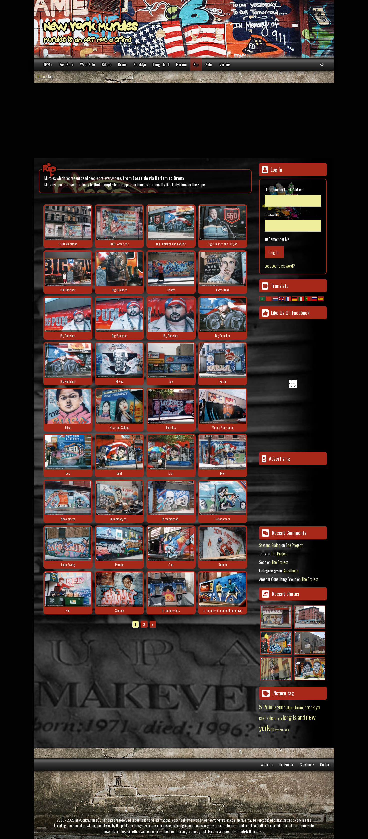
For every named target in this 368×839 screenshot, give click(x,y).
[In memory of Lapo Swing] (68, 543)
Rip (196, 64)
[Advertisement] (184, 121)
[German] (295, 298)
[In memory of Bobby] (171, 268)
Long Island (161, 64)
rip (272, 728)
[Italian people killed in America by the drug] (68, 223)
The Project (294, 545)
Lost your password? (280, 266)
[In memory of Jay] (171, 360)
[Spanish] (321, 298)
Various (225, 64)
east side (266, 717)
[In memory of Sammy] (119, 589)
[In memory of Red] (68, 589)
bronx (299, 707)
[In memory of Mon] (222, 452)
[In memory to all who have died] (171, 498)
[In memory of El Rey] (119, 360)
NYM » (48, 64)
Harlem (181, 64)
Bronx (122, 64)
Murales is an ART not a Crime (87, 40)
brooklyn (312, 707)
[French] (288, 298)
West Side (87, 64)
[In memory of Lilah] (119, 452)
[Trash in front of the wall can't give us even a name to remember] (119, 498)
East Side (66, 64)
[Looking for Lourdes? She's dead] (171, 406)
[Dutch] (275, 298)
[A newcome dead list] (68, 498)
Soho (209, 64)
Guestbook (290, 570)
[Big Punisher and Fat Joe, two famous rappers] (171, 223)
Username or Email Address (284, 189)
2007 (281, 708)
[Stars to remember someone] (171, 589)
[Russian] (314, 298)
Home (40, 76)
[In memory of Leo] (68, 452)
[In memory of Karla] (222, 360)
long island (294, 717)
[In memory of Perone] (119, 543)
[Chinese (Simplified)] (269, 298)
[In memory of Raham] (222, 543)
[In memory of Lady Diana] (222, 268)
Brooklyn (139, 64)
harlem (278, 718)
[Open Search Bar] (322, 64)
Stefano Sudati (270, 545)
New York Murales (90, 28)
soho (277, 730)
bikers (290, 708)
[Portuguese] (308, 298)
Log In (274, 252)
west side (284, 729)
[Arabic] (262, 298)
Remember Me (279, 239)
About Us (267, 764)
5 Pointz (267, 706)
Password (272, 214)
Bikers (106, 64)
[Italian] (301, 298)
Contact (325, 764)
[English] (282, 298)
